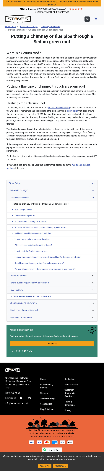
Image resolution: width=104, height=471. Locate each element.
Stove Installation (19, 275)
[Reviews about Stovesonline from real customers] (52, 450)
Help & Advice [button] (46, 409)
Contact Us (52, 343)
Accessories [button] (46, 404)
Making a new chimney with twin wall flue (31, 233)
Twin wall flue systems (23, 215)
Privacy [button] (68, 410)
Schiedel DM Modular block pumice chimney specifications (39, 227)
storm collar (72, 111)
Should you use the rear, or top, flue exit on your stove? (38, 263)
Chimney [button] (44, 393)
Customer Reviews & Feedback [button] (69, 393)
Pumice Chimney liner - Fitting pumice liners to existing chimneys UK (43, 269)
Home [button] (43, 379)
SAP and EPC (17, 290)
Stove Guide (14, 183)
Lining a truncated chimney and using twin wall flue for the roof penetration (46, 257)
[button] (95, 19)
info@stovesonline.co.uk (17, 403)
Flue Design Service (22, 209)
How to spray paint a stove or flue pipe (30, 239)
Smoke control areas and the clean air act (31, 296)
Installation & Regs (18, 190)
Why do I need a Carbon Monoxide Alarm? (32, 245)
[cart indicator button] (87, 19)
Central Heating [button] (47, 398)
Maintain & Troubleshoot (21, 317)
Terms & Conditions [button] (69, 403)
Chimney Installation (20, 197)
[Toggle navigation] (95, 19)
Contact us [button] (69, 379)
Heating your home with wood (24, 310)
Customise (60, 466)
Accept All (44, 466)
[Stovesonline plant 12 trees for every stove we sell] (52, 423)
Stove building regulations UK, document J (30, 283)
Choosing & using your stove (23, 303)
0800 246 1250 (24, 351)
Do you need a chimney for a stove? (29, 221)
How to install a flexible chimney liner (29, 251)
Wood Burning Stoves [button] (46, 386)
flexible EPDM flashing (59, 107)
